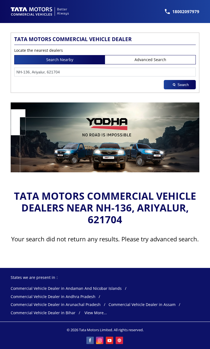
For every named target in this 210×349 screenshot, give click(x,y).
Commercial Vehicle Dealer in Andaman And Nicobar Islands (66, 288)
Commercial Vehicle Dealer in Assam (142, 304)
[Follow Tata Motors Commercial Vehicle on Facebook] (90, 341)
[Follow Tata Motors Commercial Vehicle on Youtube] (110, 341)
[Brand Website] (120, 341)
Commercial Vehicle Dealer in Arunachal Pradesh (56, 304)
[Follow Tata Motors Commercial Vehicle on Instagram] (100, 341)
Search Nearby (59, 59)
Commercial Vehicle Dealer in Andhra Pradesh (53, 296)
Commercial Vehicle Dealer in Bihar (43, 313)
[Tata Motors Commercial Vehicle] (40, 11)
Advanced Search (150, 59)
